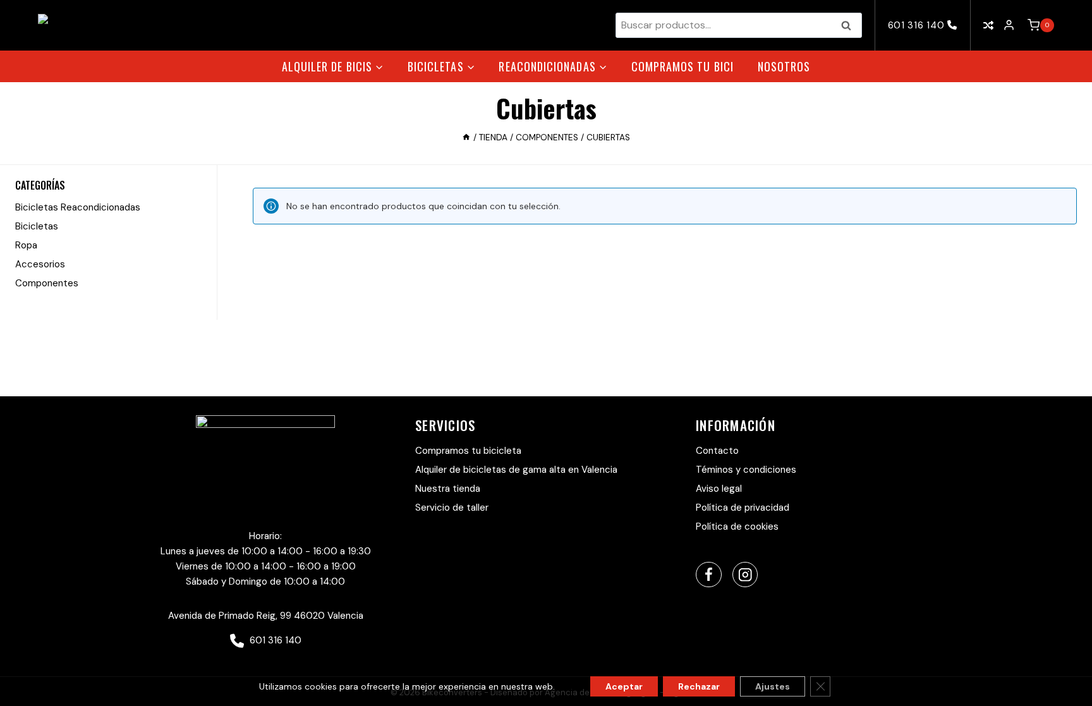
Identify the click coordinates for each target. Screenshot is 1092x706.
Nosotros (784, 66)
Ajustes (772, 686)
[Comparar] (988, 25)
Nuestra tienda (447, 488)
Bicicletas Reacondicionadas (77, 207)
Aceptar (624, 686)
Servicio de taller (451, 507)
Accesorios (40, 264)
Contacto (717, 450)
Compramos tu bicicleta (468, 450)
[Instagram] (745, 575)
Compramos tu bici (682, 66)
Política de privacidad (742, 507)
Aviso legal (719, 488)
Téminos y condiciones (746, 469)
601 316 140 (917, 25)
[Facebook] (709, 575)
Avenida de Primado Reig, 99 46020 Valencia (265, 615)
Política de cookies (737, 526)
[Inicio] (466, 137)
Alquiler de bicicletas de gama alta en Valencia (516, 469)
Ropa (26, 245)
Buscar (850, 25)
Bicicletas (36, 226)
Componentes (46, 283)
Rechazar (699, 686)
